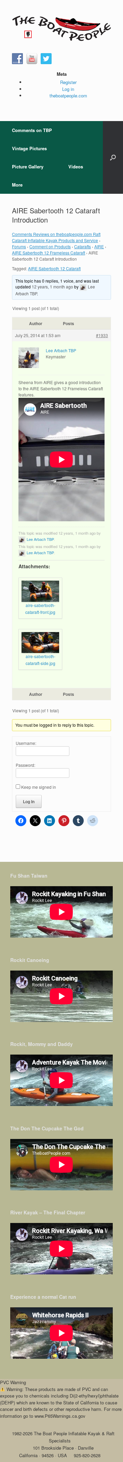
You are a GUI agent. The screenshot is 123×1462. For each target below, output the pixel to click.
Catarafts (82, 246)
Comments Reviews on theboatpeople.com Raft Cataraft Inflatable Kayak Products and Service (56, 237)
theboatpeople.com (68, 95)
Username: (26, 743)
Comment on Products (50, 246)
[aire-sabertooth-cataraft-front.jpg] (40, 591)
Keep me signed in (38, 787)
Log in (68, 89)
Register (68, 82)
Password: (25, 765)
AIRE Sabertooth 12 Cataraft (54, 268)
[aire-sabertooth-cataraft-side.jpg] (40, 642)
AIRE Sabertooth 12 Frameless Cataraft (48, 252)
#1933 (102, 335)
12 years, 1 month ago (52, 286)
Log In (29, 801)
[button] (113, 157)
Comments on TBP (32, 130)
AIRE (99, 246)
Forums (19, 246)
